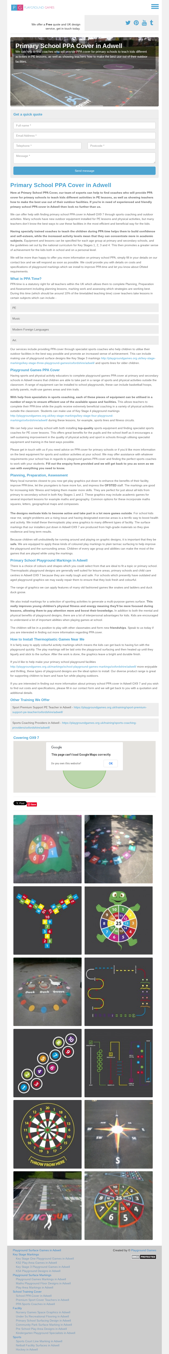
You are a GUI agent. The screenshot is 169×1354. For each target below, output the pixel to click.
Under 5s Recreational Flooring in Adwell (42, 1316)
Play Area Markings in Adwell (34, 1287)
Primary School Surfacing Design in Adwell (43, 1320)
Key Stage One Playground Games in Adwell (45, 1258)
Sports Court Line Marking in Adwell (39, 1341)
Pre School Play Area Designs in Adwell (41, 1328)
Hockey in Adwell (27, 1349)
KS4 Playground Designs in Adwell (38, 1271)
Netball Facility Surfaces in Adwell (37, 1345)
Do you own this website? (66, 763)
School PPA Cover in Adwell (34, 1295)
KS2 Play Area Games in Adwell (36, 1262)
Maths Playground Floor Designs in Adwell (43, 1283)
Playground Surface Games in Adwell (37, 1250)
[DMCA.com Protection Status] (143, 1256)
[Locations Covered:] (12, 6)
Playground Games (143, 1250)
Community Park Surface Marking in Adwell (44, 1324)
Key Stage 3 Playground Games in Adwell (43, 1266)
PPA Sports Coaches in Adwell (35, 1304)
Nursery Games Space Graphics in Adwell (43, 1312)
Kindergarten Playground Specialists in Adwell (45, 1333)
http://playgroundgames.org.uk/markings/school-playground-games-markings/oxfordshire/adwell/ (73, 666)
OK (111, 763)
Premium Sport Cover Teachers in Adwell (42, 1300)
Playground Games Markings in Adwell (41, 1279)
